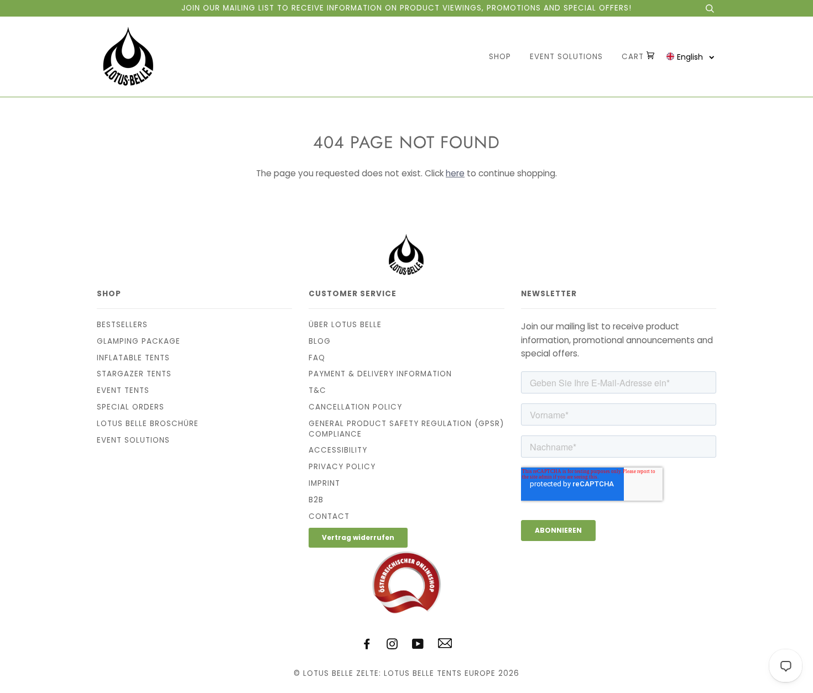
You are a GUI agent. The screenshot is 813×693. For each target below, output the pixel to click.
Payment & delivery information (380, 374)
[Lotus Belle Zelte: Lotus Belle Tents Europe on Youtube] (418, 646)
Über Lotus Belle (345, 324)
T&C (317, 390)
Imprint (324, 483)
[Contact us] (445, 646)
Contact (329, 516)
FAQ (317, 358)
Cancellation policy (355, 407)
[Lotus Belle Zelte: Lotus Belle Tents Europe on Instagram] (392, 646)
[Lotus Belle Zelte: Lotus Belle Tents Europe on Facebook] (367, 646)
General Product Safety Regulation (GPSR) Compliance (406, 428)
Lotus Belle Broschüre (148, 423)
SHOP (500, 56)
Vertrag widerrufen (358, 537)
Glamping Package (138, 341)
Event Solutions (566, 56)
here (455, 173)
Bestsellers (122, 324)
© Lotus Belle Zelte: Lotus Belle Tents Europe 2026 (406, 673)
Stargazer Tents (134, 374)
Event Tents (123, 390)
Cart (634, 56)
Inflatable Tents (133, 358)
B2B (316, 500)
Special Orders (130, 407)
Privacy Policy (342, 466)
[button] (690, 56)
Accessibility (338, 450)
